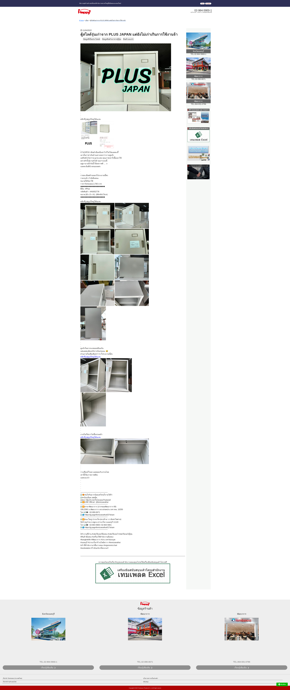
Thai (202, 3)
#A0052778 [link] (94, 192)
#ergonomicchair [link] (110, 545)
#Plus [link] (87, 189)
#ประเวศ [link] (104, 540)
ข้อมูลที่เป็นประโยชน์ (91, 39)
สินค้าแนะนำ (128, 39)
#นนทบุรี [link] (83, 542)
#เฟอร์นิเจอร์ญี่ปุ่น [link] (125, 534)
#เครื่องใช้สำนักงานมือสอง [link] (102, 537)
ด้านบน (81, 20)
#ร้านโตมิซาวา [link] (102, 542)
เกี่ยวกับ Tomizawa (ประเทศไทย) (12, 678)
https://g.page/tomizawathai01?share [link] (99, 527)
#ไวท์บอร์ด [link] (95, 548)
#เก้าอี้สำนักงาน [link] (86, 545)
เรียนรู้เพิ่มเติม (47, 667)
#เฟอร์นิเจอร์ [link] (113, 534)
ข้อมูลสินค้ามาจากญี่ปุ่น (111, 39)
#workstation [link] (85, 548)
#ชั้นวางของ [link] (98, 545)
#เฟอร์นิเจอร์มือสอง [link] (100, 534)
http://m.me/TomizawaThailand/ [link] (98, 500)
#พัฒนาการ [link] (95, 540)
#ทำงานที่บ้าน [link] (86, 534)
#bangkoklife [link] (85, 540)
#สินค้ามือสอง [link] (86, 537)
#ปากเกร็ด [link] (92, 542)
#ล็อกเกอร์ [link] (104, 548)
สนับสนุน (145, 682)
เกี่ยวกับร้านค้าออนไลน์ (9, 682)
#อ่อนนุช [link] (111, 540)
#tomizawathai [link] (115, 542)
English (208, 3)
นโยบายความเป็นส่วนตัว (150, 678)
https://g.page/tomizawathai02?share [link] (99, 515)
